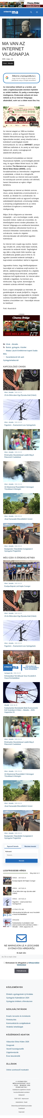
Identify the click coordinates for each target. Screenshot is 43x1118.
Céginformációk (12, 1052)
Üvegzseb (10, 1045)
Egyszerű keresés (12, 846)
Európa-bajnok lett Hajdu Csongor (23, 881)
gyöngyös (15, 347)
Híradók (15, 920)
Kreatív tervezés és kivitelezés (18, 1016)
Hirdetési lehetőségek (14, 1027)
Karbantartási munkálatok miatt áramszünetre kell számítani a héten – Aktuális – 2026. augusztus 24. (25, 925)
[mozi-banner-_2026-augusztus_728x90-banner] (21, 7)
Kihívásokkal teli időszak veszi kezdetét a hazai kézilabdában (26, 913)
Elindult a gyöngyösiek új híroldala (19, 994)
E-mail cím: (21, 953)
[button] (31, 12)
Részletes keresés (30, 846)
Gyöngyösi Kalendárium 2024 (17, 998)
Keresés (21, 861)
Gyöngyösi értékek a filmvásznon (19, 1001)
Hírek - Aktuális (8, 63)
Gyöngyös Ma (18, 909)
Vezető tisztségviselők (15, 1049)
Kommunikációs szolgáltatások (18, 1023)
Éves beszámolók (13, 1056)
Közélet (23, 347)
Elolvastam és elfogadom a (22, 964)
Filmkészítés (11, 1020)
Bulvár (8, 347)
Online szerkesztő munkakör (17, 1070)
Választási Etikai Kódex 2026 (17, 1042)
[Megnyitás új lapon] (21, 116)
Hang (36, 124)
